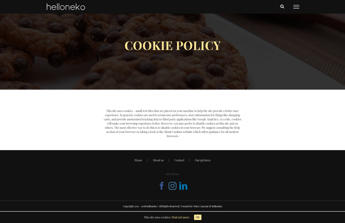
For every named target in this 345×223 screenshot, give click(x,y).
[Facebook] (162, 186)
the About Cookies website (175, 132)
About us (158, 160)
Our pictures (202, 160)
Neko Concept (200, 206)
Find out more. (181, 217)
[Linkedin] (183, 186)
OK (198, 217)
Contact (179, 160)
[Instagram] (172, 186)
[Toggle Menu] (296, 7)
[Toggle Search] (282, 6)
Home (138, 160)
